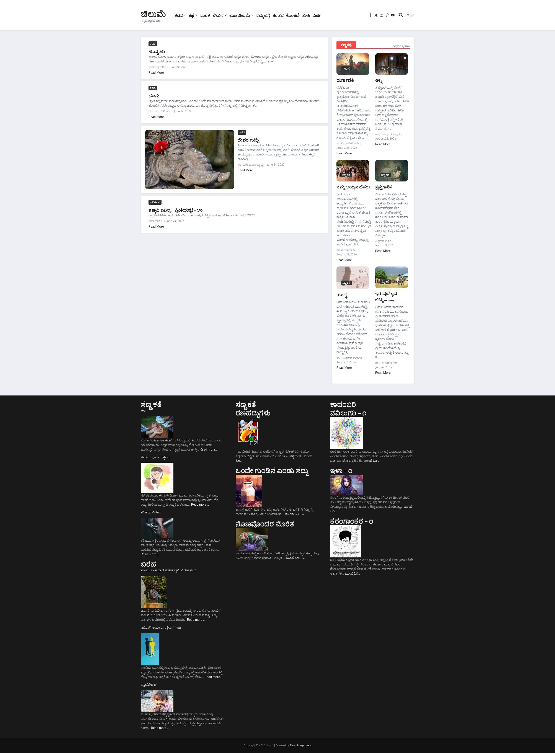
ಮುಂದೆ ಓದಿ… (295, 514)
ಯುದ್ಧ (341, 294)
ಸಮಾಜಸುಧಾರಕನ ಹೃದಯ (156, 457)
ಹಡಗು (154, 95)
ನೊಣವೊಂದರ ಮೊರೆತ (265, 523)
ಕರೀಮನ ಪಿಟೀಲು (151, 512)
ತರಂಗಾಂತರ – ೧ (351, 520)
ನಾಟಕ (205, 15)
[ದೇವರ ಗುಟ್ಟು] (189, 159)
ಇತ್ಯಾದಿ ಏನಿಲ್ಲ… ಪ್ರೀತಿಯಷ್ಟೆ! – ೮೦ (176, 209)
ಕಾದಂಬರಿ (343, 404)
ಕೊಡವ (278, 15)
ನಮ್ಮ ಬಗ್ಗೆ (263, 15)
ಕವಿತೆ (153, 43)
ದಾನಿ (143, 411)
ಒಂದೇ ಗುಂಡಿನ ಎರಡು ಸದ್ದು (272, 470)
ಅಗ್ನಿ (378, 80)
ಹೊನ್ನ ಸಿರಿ (157, 51)
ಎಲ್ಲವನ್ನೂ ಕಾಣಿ (401, 46)
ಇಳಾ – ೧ (341, 470)
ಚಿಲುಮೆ (153, 13)
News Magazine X (300, 745)
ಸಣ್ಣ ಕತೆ (151, 404)
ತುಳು (306, 15)
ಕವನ (179, 15)
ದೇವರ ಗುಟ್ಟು (248, 139)
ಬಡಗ (317, 15)
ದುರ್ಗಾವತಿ (345, 80)
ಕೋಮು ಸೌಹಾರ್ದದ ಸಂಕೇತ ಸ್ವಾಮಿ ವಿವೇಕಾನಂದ (168, 570)
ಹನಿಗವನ (155, 202)
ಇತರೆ (242, 132)
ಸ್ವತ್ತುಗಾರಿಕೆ (383, 186)
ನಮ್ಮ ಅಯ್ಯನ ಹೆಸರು (353, 186)
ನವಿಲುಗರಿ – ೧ (348, 412)
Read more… (208, 449)
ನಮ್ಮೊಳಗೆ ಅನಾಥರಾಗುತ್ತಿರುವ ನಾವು (161, 627)
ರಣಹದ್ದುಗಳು (253, 412)
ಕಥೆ (191, 15)
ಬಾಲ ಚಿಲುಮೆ (239, 15)
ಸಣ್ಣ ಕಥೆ (346, 45)
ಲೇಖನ (218, 15)
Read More (156, 72)
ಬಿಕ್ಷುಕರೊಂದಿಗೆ (149, 684)
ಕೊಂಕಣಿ (293, 15)
